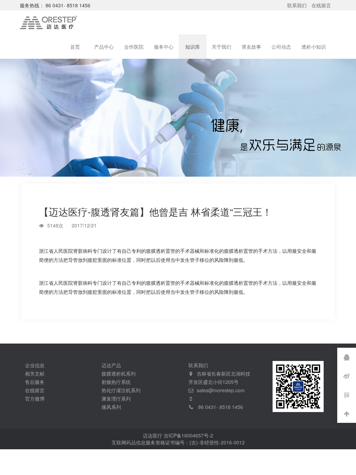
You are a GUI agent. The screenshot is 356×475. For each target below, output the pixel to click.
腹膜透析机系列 (119, 373)
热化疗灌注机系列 (121, 390)
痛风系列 (111, 406)
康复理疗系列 (116, 398)
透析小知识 (313, 46)
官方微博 (34, 398)
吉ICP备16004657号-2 (188, 435)
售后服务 (34, 381)
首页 (75, 46)
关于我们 (221, 46)
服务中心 (163, 46)
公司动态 (281, 46)
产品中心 (104, 46)
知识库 (192, 46)
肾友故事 (251, 46)
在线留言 (321, 5)
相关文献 (34, 373)
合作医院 (134, 46)
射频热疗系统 (116, 381)
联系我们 (297, 5)
